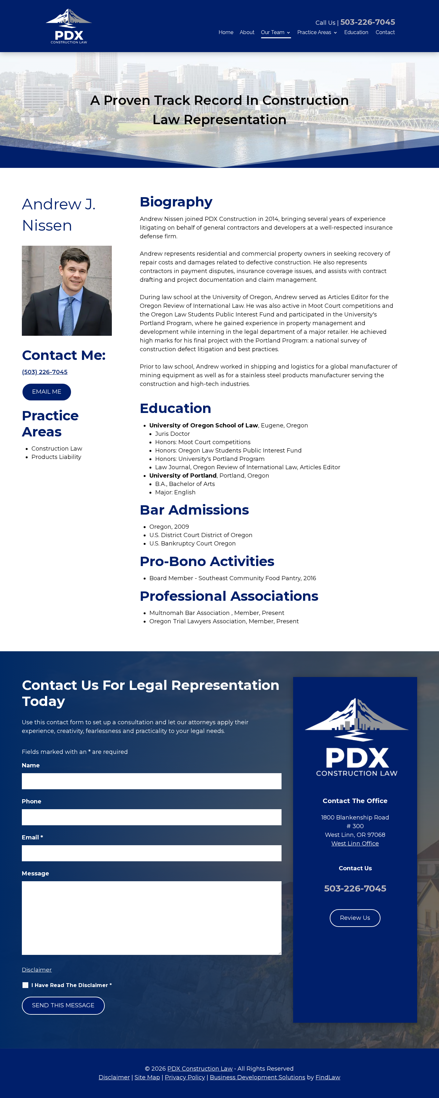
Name (31, 765)
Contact (385, 32)
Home (226, 32)
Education (356, 32)
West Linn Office (355, 843)
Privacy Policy (185, 1077)
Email (32, 837)
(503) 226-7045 (44, 372)
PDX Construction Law (200, 1068)
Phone (31, 801)
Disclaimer (37, 969)
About (247, 32)
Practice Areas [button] (314, 32)
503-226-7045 (367, 22)
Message (35, 873)
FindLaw (328, 1077)
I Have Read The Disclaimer (71, 985)
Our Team (272, 32)
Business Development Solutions (257, 1077)
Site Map (147, 1077)
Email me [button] (46, 391)
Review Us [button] (355, 917)
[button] (432, 1051)
